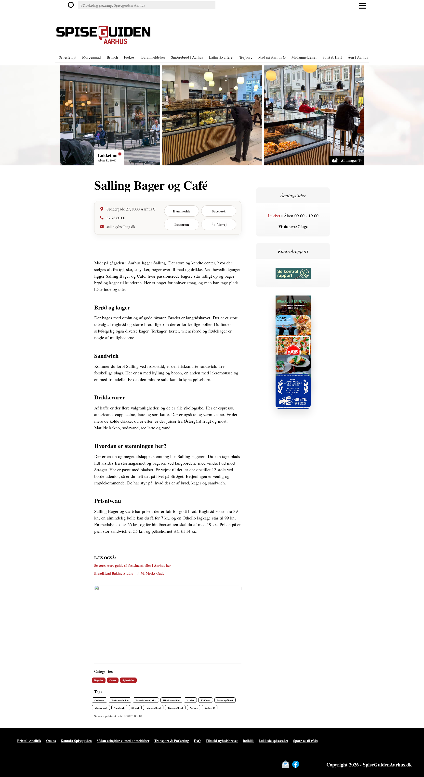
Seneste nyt (67, 57)
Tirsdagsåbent (175, 708)
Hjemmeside (181, 211)
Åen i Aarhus (358, 57)
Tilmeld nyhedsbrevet (222, 740)
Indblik (248, 740)
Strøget (135, 708)
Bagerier (98, 680)
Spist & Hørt (332, 57)
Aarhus (194, 708)
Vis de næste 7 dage (292, 226)
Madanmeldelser (304, 57)
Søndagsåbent (153, 708)
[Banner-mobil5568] (293, 320)
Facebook (218, 211)
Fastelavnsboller (120, 700)
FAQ (197, 740)
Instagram (181, 224)
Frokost (129, 57)
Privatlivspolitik (29, 740)
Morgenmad (91, 57)
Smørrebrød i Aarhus (187, 57)
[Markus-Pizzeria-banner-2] (293, 340)
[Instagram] (305, 764)
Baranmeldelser (153, 57)
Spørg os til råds (305, 740)
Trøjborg (245, 57)
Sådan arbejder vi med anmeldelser (123, 740)
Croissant (99, 700)
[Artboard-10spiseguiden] (293, 301)
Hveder (190, 700)
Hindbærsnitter (171, 700)
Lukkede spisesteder (273, 740)
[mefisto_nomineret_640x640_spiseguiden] (293, 379)
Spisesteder (128, 680)
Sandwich (119, 708)
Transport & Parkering (171, 740)
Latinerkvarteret (221, 57)
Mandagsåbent (225, 700)
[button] (362, 5)
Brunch (112, 57)
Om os (51, 740)
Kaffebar (205, 700)
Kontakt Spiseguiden (76, 740)
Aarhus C (209, 708)
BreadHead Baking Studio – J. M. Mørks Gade (129, 573)
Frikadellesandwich (145, 700)
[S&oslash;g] (71, 5)
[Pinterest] (315, 764)
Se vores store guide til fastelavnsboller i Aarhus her (132, 565)
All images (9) (351, 160)
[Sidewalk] (293, 360)
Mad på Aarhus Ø (272, 57)
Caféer (112, 680)
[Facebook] (295, 764)
